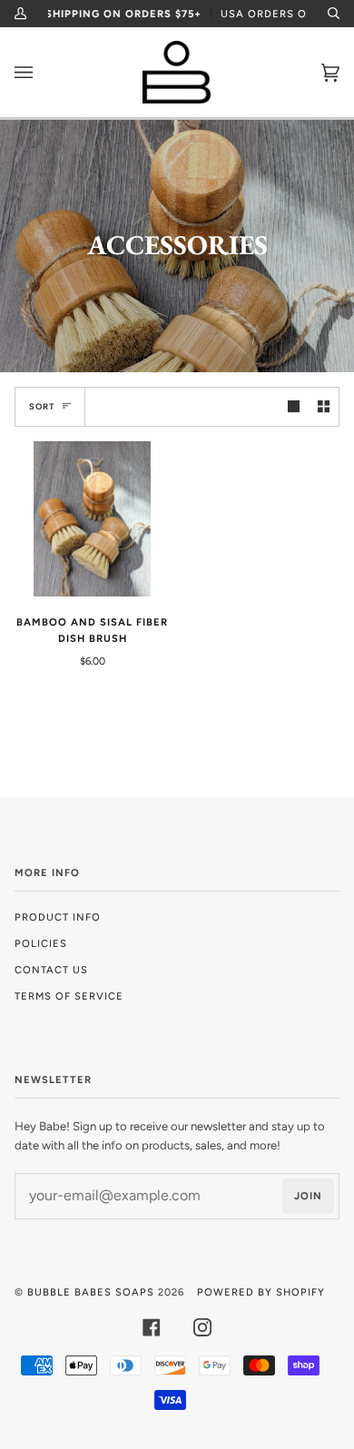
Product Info (58, 917)
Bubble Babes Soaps (90, 1292)
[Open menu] (42, 72)
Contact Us (51, 969)
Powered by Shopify (261, 1292)
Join (308, 1195)
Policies (41, 943)
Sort (42, 406)
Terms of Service (69, 996)
